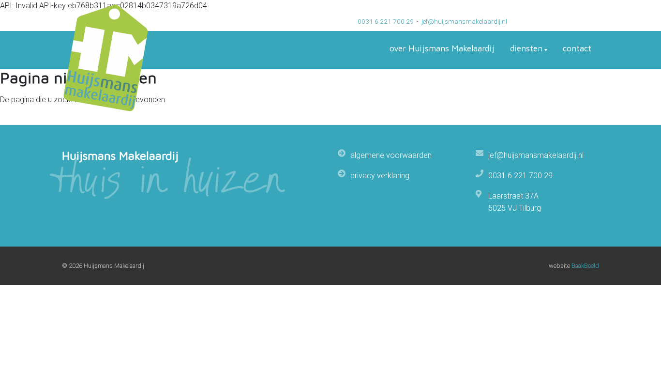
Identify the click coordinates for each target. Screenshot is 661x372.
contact (577, 48)
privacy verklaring (379, 175)
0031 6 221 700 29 (386, 21)
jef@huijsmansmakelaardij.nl (464, 21)
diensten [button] (526, 48)
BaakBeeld (585, 265)
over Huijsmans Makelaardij (442, 48)
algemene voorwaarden (391, 155)
